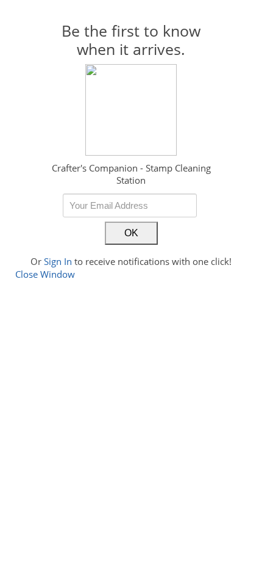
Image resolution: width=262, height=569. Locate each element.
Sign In (58, 261)
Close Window (45, 274)
